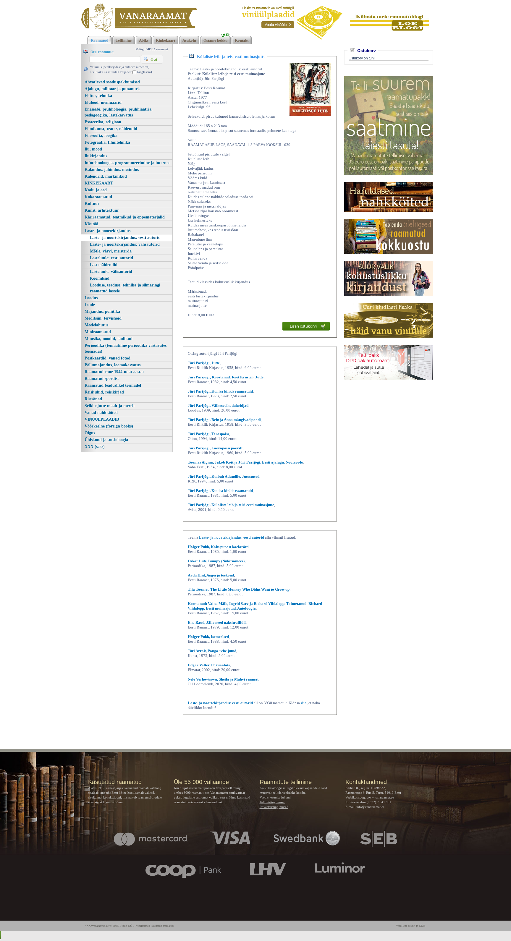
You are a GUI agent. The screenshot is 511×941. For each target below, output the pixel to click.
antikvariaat (237, 792)
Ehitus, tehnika (98, 95)
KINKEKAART (99, 183)
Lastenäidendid (103, 265)
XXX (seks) (95, 446)
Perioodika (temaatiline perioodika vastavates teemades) (125, 348)
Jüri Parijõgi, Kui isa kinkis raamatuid (220, 391)
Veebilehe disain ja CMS (411, 925)
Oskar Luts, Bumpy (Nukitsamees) (216, 561)
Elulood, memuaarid (103, 102)
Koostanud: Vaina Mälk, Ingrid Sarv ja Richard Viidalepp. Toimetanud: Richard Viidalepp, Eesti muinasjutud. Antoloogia (255, 605)
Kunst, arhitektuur (102, 210)
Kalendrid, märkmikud (106, 176)
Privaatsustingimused (274, 807)
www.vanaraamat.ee (380, 797)
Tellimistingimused (272, 802)
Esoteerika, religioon (103, 122)
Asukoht (189, 40)
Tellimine (124, 40)
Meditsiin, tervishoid (103, 318)
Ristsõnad (93, 399)
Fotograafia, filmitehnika (107, 142)
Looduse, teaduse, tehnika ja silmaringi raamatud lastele (125, 288)
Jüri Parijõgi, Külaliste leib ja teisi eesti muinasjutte (231, 505)
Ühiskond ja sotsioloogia (106, 440)
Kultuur (92, 203)
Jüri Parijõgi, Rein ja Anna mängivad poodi (224, 419)
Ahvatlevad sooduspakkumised (112, 82)
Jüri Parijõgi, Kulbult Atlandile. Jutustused (223, 476)
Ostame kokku (215, 40)
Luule (90, 304)
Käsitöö (91, 224)
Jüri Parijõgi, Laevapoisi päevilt (215, 448)
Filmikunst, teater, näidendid (111, 129)
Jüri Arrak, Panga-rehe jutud (212, 651)
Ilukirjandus (96, 156)
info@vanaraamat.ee (370, 807)
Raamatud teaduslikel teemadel (113, 385)
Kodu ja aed (96, 190)
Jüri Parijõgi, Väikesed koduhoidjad (218, 405)
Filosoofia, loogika (101, 135)
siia (304, 703)
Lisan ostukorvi (304, 326)
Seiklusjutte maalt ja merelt (110, 406)
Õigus (90, 433)
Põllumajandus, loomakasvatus (112, 365)
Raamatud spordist (102, 378)
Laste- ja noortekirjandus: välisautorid (125, 244)
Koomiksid (99, 278)
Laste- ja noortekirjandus (107, 231)
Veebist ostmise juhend (275, 797)
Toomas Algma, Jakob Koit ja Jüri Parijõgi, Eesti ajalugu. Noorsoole (245, 462)
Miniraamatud (98, 332)
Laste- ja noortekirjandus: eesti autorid (125, 237)
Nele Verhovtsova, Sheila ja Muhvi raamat (223, 679)
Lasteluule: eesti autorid (111, 258)
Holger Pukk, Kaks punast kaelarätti (218, 547)
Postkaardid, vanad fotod (107, 358)
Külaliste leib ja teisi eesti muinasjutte (231, 56)
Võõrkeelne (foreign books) (109, 426)
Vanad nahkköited (101, 412)
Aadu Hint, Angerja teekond (211, 575)
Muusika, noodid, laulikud (108, 338)
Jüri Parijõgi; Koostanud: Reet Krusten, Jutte (225, 377)
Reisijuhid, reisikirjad (104, 392)
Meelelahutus (96, 325)
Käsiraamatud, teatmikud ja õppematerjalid (125, 217)
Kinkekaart (165, 40)
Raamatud (99, 40)
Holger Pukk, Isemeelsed (208, 636)
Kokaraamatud (98, 197)
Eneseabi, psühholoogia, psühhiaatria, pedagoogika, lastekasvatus (119, 112)
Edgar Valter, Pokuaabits (209, 665)
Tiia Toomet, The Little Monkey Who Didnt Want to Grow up (239, 589)
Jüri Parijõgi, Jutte (204, 363)
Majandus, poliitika (102, 311)
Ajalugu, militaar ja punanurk (112, 89)
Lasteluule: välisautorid (111, 271)
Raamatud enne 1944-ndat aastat (114, 372)
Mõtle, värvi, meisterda (111, 251)
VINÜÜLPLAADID (102, 419)
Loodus (91, 298)
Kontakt (241, 40)
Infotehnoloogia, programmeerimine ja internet (127, 163)
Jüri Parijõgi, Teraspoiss (208, 434)
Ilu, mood (93, 149)
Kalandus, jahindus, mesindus (112, 169)
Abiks (143, 40)
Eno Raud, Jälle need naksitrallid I (217, 622)
